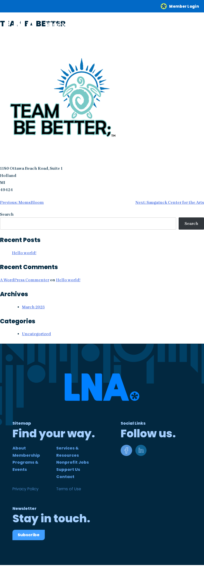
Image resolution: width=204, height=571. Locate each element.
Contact (65, 477)
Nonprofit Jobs (72, 462)
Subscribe (29, 535)
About (19, 448)
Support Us (68, 469)
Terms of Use (68, 489)
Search (7, 214)
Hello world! (24, 252)
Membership (26, 455)
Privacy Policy (25, 489)
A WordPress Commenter (24, 280)
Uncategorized (36, 333)
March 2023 (33, 307)
